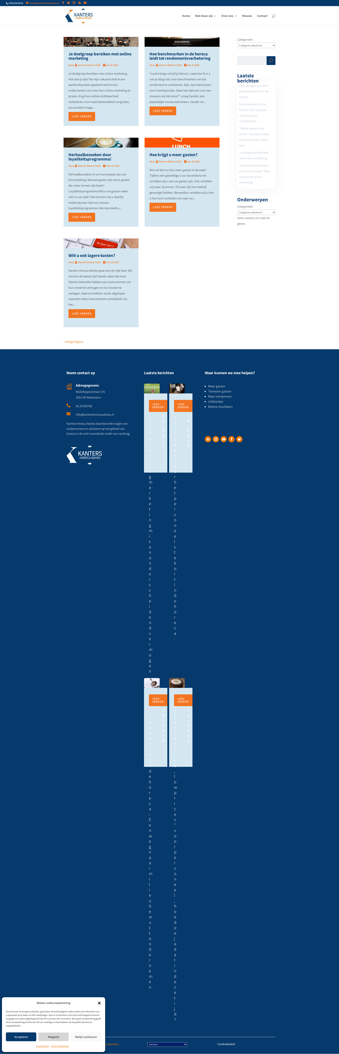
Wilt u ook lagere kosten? (91, 255)
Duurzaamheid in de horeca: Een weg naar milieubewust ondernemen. (150, 844)
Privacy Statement (60, 1046)
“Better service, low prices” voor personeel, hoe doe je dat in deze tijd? (175, 857)
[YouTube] (85, 2)
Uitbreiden (215, 401)
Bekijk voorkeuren (86, 1037)
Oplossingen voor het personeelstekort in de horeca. (254, 91)
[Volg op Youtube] (224, 439)
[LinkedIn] (79, 2)
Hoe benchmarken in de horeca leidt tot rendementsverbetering (180, 56)
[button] (99, 1003)
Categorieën (245, 40)
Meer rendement (219, 396)
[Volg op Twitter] (239, 439)
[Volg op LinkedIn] (208, 439)
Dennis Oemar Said (89, 65)
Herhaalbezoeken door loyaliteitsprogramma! (89, 157)
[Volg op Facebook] (231, 439)
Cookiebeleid (42, 1046)
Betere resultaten (220, 406)
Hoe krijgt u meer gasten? (173, 154)
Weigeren (53, 1037)
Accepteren (21, 1037)
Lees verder (82, 116)
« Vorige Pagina (73, 342)
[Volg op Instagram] (216, 439)
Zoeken (271, 61)
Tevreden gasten (219, 391)
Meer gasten (217, 386)
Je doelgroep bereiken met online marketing (99, 56)
